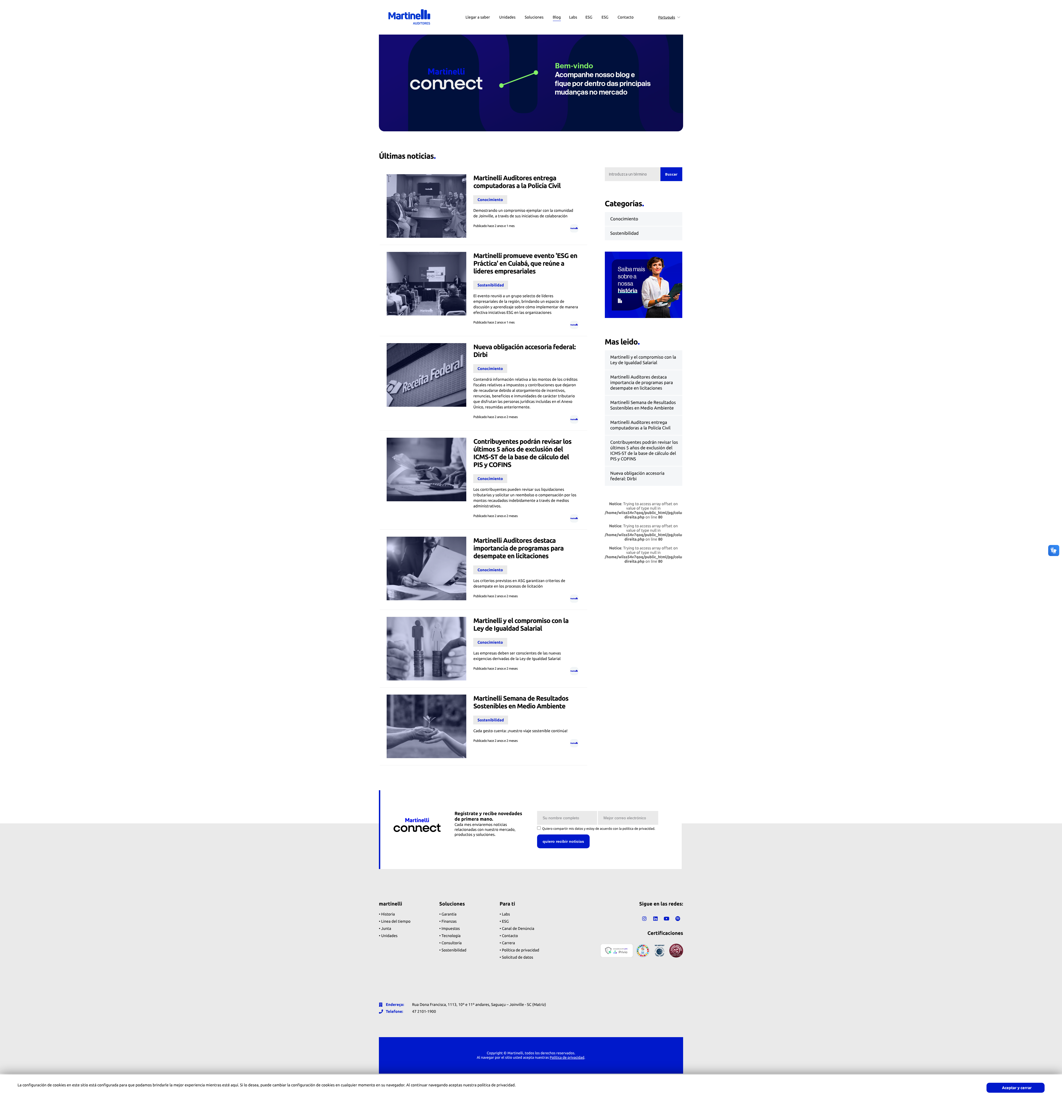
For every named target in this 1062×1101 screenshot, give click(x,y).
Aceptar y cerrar (1017, 1088)
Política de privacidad (567, 1058)
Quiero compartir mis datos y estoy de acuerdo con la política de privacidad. (598, 829)
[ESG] (589, 5)
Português (666, 17)
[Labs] (573, 5)
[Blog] (557, 5)
